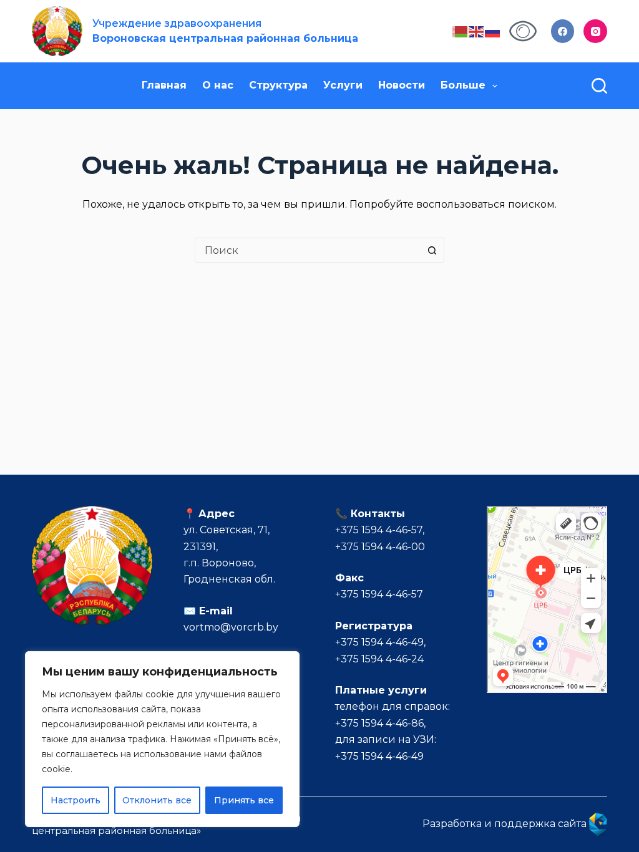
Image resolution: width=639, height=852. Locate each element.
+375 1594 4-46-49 (379, 642)
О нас (217, 85)
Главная (164, 85)
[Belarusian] (460, 31)
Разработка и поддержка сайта (505, 824)
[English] (477, 31)
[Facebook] (563, 31)
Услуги (343, 85)
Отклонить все (157, 800)
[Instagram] (595, 31)
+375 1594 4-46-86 (379, 723)
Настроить (75, 800)
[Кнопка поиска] (432, 250)
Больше (463, 85)
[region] (162, 739)
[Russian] (493, 31)
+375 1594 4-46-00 (380, 547)
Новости (401, 85)
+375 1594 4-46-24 (379, 659)
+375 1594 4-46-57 (378, 530)
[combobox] (307, 250)
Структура (278, 85)
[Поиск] (599, 86)
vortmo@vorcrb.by (230, 627)
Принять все (244, 800)
